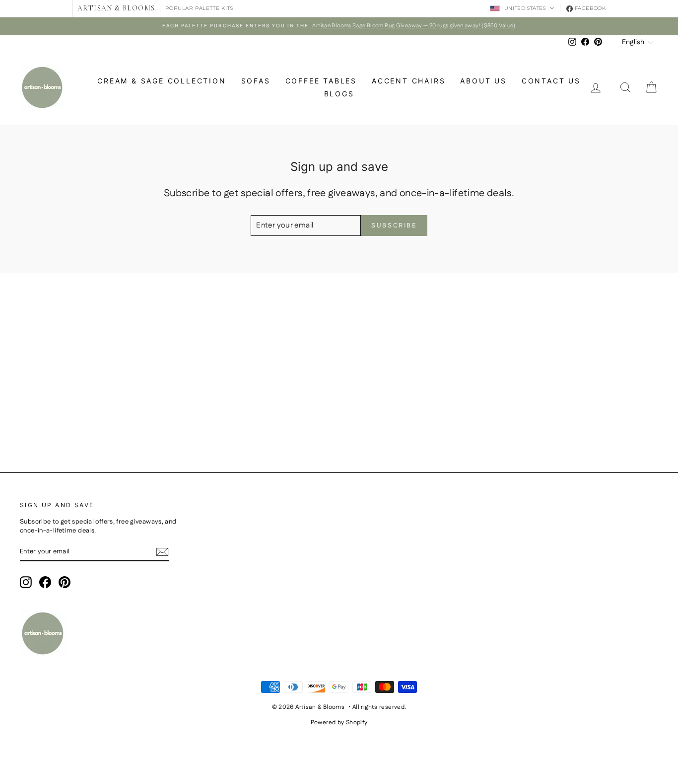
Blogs (339, 93)
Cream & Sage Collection (161, 80)
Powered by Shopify (339, 722)
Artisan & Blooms (116, 8)
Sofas (256, 80)
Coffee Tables (321, 80)
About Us (483, 80)
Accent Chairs (408, 80)
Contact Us (551, 80)
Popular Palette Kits (199, 8)
